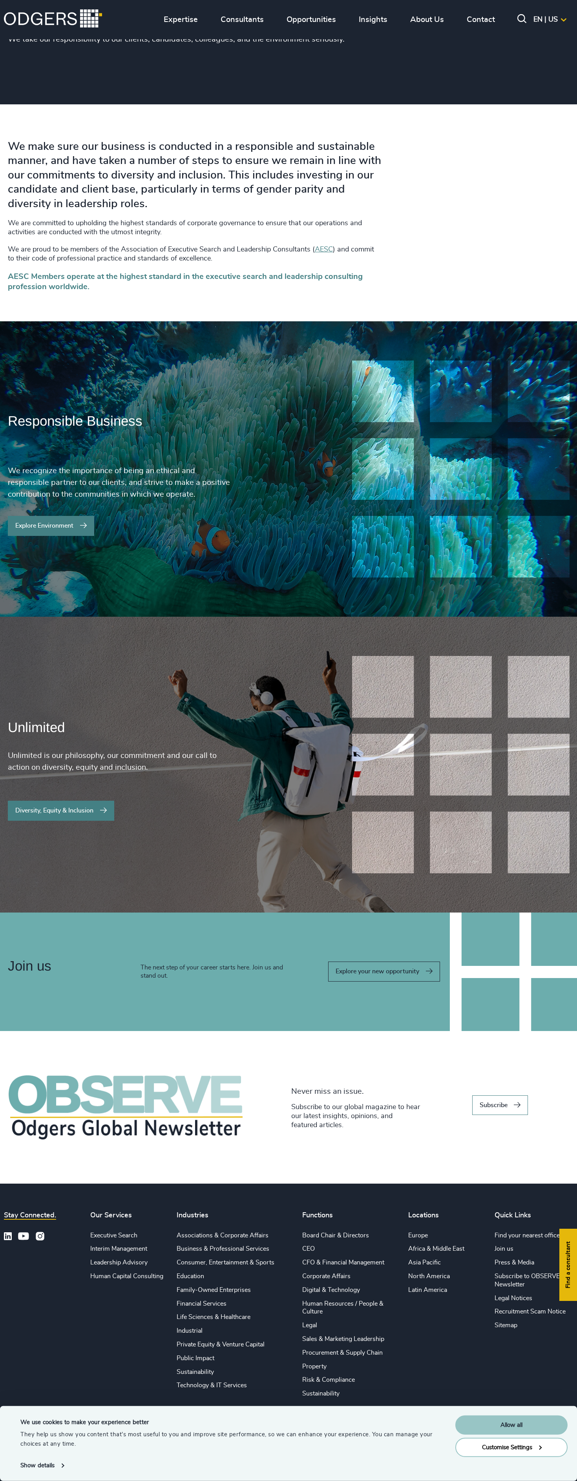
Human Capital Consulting (126, 1276)
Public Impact (195, 1358)
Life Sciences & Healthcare (213, 1317)
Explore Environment (44, 526)
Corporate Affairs (326, 1276)
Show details (37, 1465)
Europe (418, 1235)
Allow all (511, 1425)
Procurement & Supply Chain (342, 1353)
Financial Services (201, 1304)
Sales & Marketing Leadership (343, 1339)
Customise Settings (507, 1447)
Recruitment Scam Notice (530, 1311)
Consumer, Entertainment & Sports (225, 1262)
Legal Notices (513, 1298)
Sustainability (195, 1372)
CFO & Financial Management (343, 1262)
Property (314, 1366)
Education (190, 1276)
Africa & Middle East (436, 1249)
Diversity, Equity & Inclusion (54, 810)
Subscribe (494, 1105)
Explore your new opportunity (377, 971)
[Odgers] (53, 19)
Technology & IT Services (212, 1385)
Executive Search (113, 1235)
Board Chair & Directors (335, 1235)
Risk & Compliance (328, 1380)
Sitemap (506, 1325)
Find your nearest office (527, 1235)
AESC (324, 249)
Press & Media (514, 1262)
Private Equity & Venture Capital (221, 1344)
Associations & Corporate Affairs (222, 1235)
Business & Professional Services (223, 1249)
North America (429, 1276)
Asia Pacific (424, 1262)
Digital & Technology (331, 1290)
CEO (308, 1249)
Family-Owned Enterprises (214, 1290)
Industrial (190, 1331)
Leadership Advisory (119, 1262)
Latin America (427, 1290)
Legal (309, 1325)
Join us (504, 1249)
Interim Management (118, 1249)
